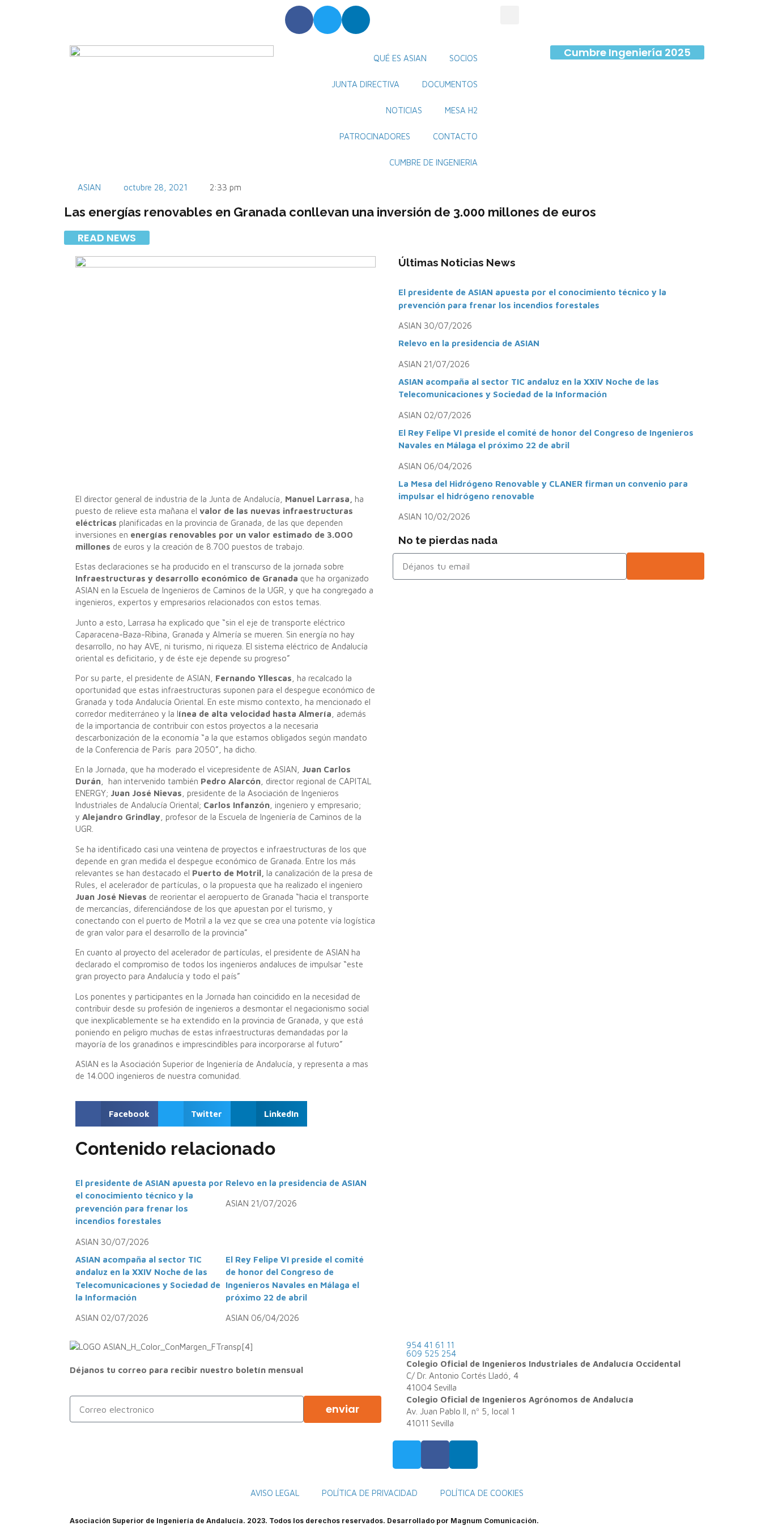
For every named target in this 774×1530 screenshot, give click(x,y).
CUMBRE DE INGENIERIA (433, 162)
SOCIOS (463, 58)
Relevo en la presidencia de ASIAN (296, 1183)
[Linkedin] (356, 20)
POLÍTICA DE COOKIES (482, 1493)
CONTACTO (455, 136)
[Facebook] (299, 20)
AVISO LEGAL (274, 1493)
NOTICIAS (404, 110)
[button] (509, 15)
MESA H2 (461, 110)
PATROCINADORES (374, 136)
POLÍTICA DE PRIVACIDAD (370, 1493)
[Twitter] (327, 20)
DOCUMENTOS (450, 84)
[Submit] (666, 566)
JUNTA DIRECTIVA (365, 84)
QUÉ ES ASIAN (400, 58)
